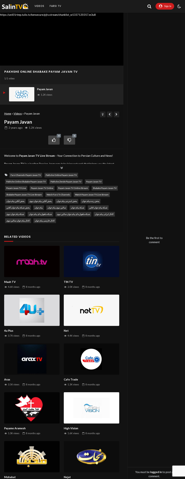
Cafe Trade (71, 379)
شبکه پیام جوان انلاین (98, 207)
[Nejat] (91, 456)
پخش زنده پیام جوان (90, 201)
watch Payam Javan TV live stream (92, 194)
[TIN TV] (91, 261)
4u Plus (8, 330)
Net (66, 330)
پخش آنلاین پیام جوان (15, 201)
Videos (39, 6)
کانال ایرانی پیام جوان (104, 214)
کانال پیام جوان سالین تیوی (18, 220)
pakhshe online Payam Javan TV (61, 175)
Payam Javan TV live (16, 188)
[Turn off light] (103, 114)
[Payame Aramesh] (32, 408)
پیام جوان (39, 207)
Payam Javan (45, 89)
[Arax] (32, 359)
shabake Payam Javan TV (105, 188)
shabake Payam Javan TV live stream (24, 194)
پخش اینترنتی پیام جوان (67, 201)
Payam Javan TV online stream (73, 188)
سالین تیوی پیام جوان (57, 207)
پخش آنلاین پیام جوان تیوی (40, 201)
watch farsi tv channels (58, 194)
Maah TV (10, 281)
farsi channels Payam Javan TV (26, 175)
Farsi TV (55, 6)
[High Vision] (91, 408)
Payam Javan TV (94, 181)
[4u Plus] (32, 310)
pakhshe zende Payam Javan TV (66, 181)
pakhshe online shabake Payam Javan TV (41, 72)
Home (7, 113)
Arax (7, 379)
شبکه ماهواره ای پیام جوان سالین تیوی (73, 214)
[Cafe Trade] (91, 359)
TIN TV (68, 281)
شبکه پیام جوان (77, 207)
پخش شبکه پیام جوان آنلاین (18, 207)
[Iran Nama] (110, 114)
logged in (156, 472)
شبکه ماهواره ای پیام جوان (40, 214)
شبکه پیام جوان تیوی (15, 214)
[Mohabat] (32, 456)
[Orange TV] (116, 114)
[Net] (91, 310)
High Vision (71, 428)
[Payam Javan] (21, 94)
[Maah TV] (32, 261)
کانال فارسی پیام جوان (45, 220)
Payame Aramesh (15, 428)
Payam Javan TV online (42, 188)
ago (15, 127)
